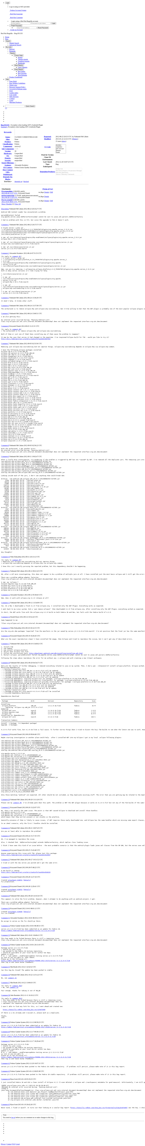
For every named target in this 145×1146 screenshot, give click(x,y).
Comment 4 (5, 306)
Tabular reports (23, 59)
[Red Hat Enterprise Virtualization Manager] (69, 171)
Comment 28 (5, 886)
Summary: (4, 127)
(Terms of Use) (47, 189)
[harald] (61, 152)
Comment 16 (5, 636)
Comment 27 (5, 877)
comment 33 (12, 978)
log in (13, 1117)
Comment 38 (5, 995)
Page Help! (13, 81)
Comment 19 (5, 734)
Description (5, 209)
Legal (11, 100)
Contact (12, 98)
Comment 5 (5, 313)
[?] (6, 108)
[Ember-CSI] (69, 169)
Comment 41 (5, 1041)
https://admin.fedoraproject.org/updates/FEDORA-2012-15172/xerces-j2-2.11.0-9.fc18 (35, 960)
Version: (8, 151)
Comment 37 (5, 983)
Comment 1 (5, 225)
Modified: (47, 139)
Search (8, 41)
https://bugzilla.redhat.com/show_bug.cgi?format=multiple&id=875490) (99, 1107)
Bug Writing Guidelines (17, 83)
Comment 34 (5, 945)
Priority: (8, 158)
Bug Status (21, 71)
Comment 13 (5, 603)
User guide (13, 95)
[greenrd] (61, 151)
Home (7, 37)
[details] (27, 880)
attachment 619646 (15, 911)
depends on (18, 181)
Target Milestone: (7, 163)
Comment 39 (5, 1022)
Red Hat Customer (16, 17)
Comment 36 (5, 975)
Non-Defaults (22, 75)
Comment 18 (5, 663)
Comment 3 (5, 298)
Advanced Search (15, 45)
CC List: (47, 147)
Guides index (13, 93)
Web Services (13, 97)
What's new (13, 85)
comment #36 (17, 986)
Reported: (47, 136)
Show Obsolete (6, 204)
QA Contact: (7, 167)
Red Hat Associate (16, 14)
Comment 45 (5, 1104)
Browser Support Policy (17, 87)
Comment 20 (5, 799)
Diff (51, 192)
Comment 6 (5, 326)
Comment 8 (5, 445)
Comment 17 (5, 644)
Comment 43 (5, 1071)
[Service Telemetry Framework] (69, 174)
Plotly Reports (18, 69)
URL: (8, 172)
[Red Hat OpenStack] (69, 173)
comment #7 (16, 560)
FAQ (11, 91)
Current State (18, 55)
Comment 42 (5, 1063)
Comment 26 (5, 867)
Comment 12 (5, 595)
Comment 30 (5, 908)
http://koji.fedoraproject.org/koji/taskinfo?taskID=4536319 (25, 872)
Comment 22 (5, 828)
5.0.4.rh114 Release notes (18, 89)
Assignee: (7, 165)
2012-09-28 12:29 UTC (9, 197)
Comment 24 (5, 850)
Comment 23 (5, 836)
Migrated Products (15, 102)
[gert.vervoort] (61, 149)
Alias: (8, 139)
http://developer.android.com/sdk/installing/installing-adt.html (56, 653)
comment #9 (17, 803)
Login (7, 3)
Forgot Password (15, 25)
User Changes (22, 67)
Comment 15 (5, 628)
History (75, 139)
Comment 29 (5, 896)
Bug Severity (22, 73)
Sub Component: (8, 149)
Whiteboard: (7, 174)
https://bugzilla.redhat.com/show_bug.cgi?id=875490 (24, 1009)
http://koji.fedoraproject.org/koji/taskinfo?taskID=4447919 (25, 339)
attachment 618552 (15, 889)
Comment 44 (5, 1079)
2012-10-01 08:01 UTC (9, 202)
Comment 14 (5, 617)
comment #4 (16, 329)
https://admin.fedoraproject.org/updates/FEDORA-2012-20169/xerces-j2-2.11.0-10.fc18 (36, 1027)
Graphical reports (23, 61)
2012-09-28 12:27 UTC (9, 193)
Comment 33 (5, 935)
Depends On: (8, 177)
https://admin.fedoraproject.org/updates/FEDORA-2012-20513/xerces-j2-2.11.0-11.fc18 (36, 1057)
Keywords (7, 132)
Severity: (8, 160)
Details (46, 192)
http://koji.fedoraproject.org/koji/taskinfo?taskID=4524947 (25, 855)
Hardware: (8, 153)
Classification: (8, 144)
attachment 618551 (15, 880)
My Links (9, 47)
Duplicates (21, 63)
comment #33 (17, 998)
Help (7, 79)
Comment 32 (5, 926)
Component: (7, 146)
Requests (12, 51)
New (6, 39)
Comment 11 (5, 571)
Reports (12, 53)
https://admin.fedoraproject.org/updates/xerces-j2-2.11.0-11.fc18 (28, 1036)
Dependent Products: (47, 172)
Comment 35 (5, 967)
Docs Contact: (8, 170)
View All (18, 204)
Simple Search (14, 43)
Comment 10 (5, 557)
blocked (26, 181)
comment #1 (16, 256)
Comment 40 (5, 1032)
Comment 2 (5, 253)
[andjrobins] (61, 147)
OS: (7, 156)
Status (7, 137)
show (64, 141)
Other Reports (18, 65)
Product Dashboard (15, 77)
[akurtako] (61, 145)
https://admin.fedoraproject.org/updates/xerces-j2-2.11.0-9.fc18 (28, 930)
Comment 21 (5, 807)
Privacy (3, 1144)
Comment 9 (5, 456)
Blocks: (8, 179)
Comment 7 (5, 343)
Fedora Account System (17, 10)
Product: (8, 142)
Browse (12, 49)
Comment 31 (5, 918)
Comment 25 (5, 860)
